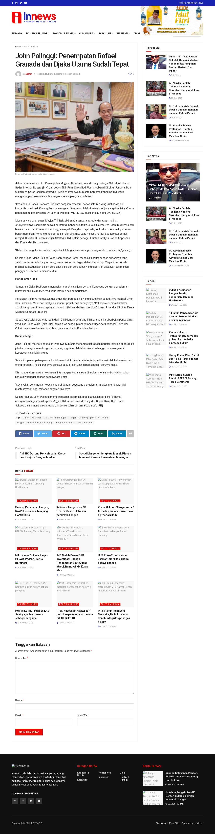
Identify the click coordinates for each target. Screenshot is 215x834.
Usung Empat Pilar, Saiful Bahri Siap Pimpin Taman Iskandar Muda (184, 359)
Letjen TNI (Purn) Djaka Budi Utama (89, 418)
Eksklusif (82, 779)
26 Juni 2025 (176, 118)
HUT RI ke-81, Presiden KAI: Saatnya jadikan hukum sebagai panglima (32, 614)
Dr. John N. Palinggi (55, 418)
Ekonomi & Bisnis (83, 774)
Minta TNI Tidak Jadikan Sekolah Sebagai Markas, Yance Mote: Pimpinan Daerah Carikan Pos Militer (184, 63)
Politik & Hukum (36, 33)
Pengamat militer (65, 422)
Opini (122, 772)
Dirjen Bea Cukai (32, 418)
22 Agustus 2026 (66, 519)
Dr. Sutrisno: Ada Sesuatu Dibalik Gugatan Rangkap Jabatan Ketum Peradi (184, 110)
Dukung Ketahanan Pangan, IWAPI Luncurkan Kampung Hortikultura (32, 511)
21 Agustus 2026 (107, 519)
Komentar (22, 658)
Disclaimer (161, 823)
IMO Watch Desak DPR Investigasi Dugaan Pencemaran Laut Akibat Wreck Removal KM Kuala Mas (72, 563)
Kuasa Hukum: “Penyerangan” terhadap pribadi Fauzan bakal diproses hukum (116, 511)
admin (28, 74)
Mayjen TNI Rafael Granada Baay (34, 422)
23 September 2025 (179, 140)
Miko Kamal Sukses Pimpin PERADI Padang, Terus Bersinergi (31, 559)
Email (19, 715)
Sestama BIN (86, 422)
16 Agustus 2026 (107, 567)
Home (18, 46)
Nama (19, 700)
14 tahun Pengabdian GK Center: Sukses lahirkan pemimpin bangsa (71, 511)
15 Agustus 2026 (25, 623)
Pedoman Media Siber (192, 823)
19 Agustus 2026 (66, 575)
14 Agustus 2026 (66, 623)
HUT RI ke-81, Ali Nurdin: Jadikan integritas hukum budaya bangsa (113, 559)
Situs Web (82, 715)
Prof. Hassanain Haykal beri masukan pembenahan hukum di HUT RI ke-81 (75, 614)
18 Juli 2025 (176, 98)
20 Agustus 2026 (25, 567)
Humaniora (105, 772)
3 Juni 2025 (175, 75)
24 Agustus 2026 (25, 519)
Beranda (17, 33)
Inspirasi (103, 777)
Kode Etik (174, 823)
